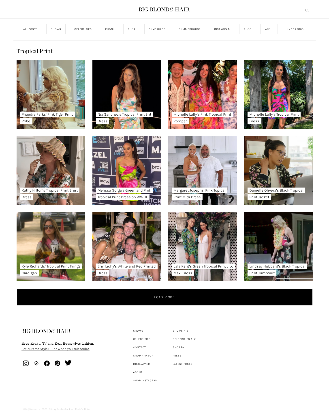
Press (177, 355)
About (137, 372)
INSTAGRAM (222, 29)
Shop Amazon (143, 355)
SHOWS (56, 29)
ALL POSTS (30, 29)
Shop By (179, 347)
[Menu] (21, 9)
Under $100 (295, 29)
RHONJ (109, 29)
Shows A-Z (181, 330)
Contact (139, 347)
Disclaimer (141, 363)
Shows (138, 330)
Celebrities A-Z (184, 339)
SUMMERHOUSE (190, 29)
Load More (164, 297)
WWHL (269, 29)
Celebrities (142, 339)
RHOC (247, 29)
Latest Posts (182, 363)
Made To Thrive (82, 409)
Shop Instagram (145, 380)
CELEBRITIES (83, 29)
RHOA (131, 29)
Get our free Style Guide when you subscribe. (55, 349)
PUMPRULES (157, 29)
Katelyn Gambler (64, 409)
